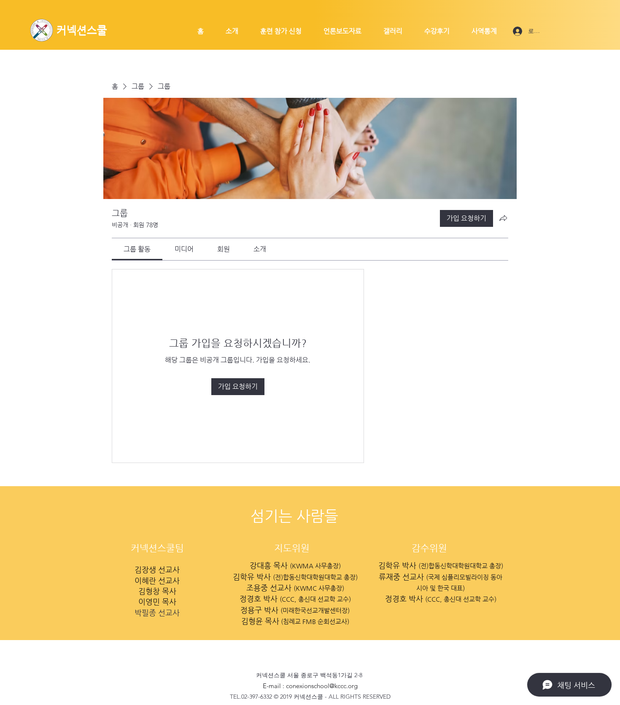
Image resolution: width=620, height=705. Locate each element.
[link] (137, 249)
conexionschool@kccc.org (322, 686)
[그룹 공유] (503, 218)
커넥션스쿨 (82, 30)
